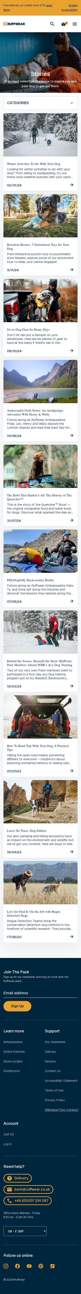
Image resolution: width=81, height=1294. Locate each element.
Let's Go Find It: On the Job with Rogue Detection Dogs (33, 913)
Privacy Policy (55, 1100)
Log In (7, 1144)
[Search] (52, 24)
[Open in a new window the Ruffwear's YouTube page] (29, 1266)
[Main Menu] (75, 24)
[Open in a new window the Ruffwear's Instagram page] (5, 1266)
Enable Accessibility (69, 7)
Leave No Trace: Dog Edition (26, 830)
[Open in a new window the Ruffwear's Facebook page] (17, 1266)
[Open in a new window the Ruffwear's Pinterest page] (40, 1266)
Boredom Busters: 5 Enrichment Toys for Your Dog (38, 246)
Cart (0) (8, 1134)
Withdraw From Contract (61, 1110)
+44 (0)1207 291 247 (31, 1200)
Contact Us (53, 1071)
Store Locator (13, 1061)
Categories (18, 103)
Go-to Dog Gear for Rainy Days (28, 329)
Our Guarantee (55, 1042)
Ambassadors (13, 1042)
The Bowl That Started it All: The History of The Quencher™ (39, 497)
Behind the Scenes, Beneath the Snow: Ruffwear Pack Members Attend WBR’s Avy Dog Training (39, 663)
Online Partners (14, 1052)
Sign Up (17, 1006)
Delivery (50, 1052)
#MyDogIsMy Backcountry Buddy (30, 580)
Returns (50, 1061)
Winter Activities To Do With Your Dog (33, 164)
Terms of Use (54, 1090)
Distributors (11, 1071)
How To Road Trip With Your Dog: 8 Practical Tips (38, 748)
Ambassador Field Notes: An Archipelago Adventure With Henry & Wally (35, 412)
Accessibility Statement (61, 1081)
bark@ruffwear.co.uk (32, 1189)
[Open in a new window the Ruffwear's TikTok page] (52, 1266)
